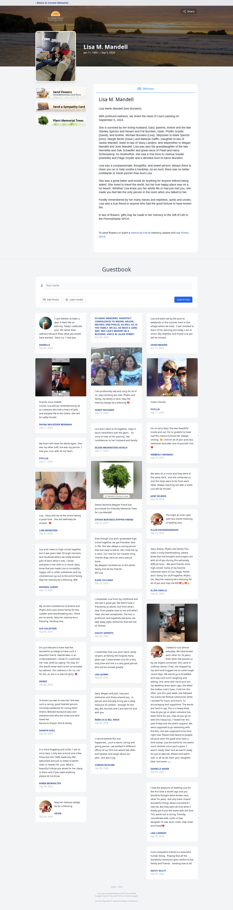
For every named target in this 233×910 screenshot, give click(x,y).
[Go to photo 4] (169, 394)
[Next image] (83, 377)
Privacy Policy (107, 896)
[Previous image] (38, 377)
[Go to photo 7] (175, 394)
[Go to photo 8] (177, 394)
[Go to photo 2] (61, 394)
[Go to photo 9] (178, 394)
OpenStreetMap (120, 901)
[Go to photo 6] (173, 394)
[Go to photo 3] (167, 394)
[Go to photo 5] (171, 394)
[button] (61, 377)
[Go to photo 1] (60, 394)
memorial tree (139, 232)
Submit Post (183, 299)
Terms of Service (125, 896)
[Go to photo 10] (180, 394)
